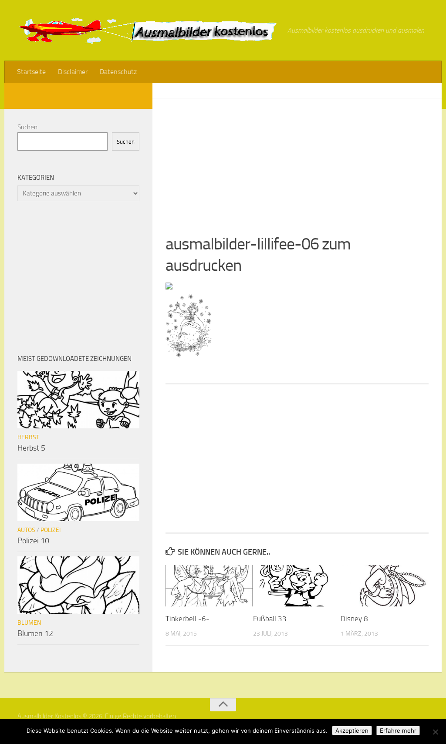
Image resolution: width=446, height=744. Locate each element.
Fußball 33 (270, 618)
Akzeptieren (351, 730)
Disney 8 (354, 618)
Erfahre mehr (398, 730)
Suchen (27, 127)
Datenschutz (118, 71)
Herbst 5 (31, 448)
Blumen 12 (35, 633)
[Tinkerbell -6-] (209, 585)
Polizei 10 (33, 540)
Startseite (31, 71)
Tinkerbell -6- (187, 618)
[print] (169, 287)
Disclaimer (73, 71)
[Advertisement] (297, 159)
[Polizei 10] (78, 492)
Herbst (28, 437)
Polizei (51, 530)
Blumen (29, 622)
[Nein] (435, 731)
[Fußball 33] (296, 585)
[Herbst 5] (78, 399)
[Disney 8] (384, 585)
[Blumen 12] (78, 585)
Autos (26, 530)
